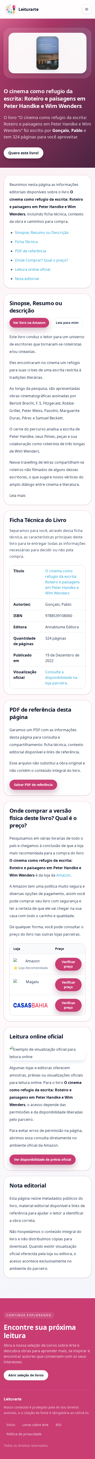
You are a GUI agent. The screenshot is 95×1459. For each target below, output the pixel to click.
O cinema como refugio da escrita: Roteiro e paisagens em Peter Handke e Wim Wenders (62, 582)
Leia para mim (67, 322)
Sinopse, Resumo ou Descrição (42, 232)
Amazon (63, 875)
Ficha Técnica (26, 241)
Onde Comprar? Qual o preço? (41, 260)
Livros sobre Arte (35, 1425)
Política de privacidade (24, 1434)
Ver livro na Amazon (29, 322)
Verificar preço (68, 964)
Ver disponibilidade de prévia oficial (42, 1159)
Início (10, 1425)
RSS (59, 1425)
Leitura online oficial (32, 269)
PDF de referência (30, 251)
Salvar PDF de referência (33, 784)
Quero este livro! (23, 152)
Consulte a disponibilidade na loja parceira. (61, 677)
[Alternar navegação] (86, 9)
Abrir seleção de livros (26, 1375)
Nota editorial (27, 278)
